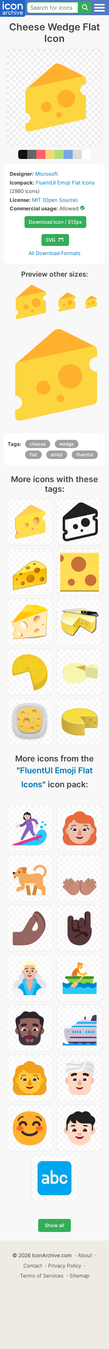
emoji (57, 454)
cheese (38, 444)
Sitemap (79, 1276)
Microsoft (46, 174)
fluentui (84, 454)
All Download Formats (54, 253)
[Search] (85, 7)
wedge (66, 444)
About (85, 1255)
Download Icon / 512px (55, 222)
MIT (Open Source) (55, 200)
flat (33, 454)
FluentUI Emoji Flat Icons (65, 183)
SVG (50, 240)
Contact (32, 1266)
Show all (54, 1225)
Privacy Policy (64, 1266)
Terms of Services (42, 1276)
